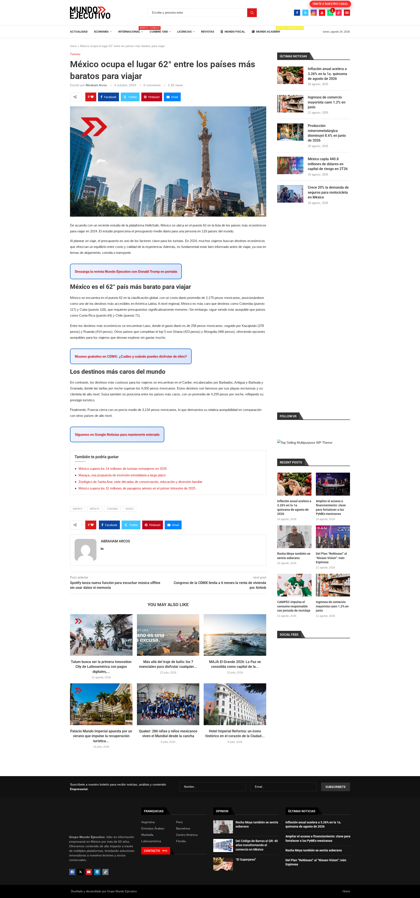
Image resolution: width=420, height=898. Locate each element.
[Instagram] (314, 13)
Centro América (187, 834)
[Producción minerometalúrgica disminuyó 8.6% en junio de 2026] (290, 132)
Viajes (129, 508)
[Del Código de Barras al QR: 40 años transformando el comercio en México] (223, 845)
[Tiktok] (339, 13)
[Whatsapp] (330, 13)
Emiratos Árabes (152, 828)
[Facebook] (297, 13)
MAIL (165, 850)
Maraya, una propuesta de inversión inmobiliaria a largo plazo (122, 475)
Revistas (207, 31)
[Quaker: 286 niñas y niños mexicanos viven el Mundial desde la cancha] (168, 704)
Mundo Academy (268, 30)
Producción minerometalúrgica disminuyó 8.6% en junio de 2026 (327, 133)
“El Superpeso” (246, 859)
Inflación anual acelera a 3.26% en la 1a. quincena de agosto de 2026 (327, 74)
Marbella (147, 834)
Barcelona (183, 828)
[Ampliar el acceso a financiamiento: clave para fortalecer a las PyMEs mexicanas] (333, 484)
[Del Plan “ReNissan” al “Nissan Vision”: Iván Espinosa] (333, 536)
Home (346, 891)
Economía (101, 31)
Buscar (252, 12)
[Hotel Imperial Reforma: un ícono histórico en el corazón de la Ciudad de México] (235, 704)
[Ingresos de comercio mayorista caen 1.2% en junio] (290, 103)
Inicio (73, 46)
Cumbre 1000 (159, 31)
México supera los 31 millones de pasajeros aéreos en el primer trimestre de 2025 (137, 488)
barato (77, 508)
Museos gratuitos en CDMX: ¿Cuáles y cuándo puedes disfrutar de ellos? (131, 356)
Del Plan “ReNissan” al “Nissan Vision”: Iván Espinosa (331, 558)
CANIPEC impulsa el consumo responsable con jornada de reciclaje (293, 606)
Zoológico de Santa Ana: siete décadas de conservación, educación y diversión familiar (140, 482)
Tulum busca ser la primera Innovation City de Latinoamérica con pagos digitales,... (101, 667)
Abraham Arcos (96, 85)
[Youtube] (322, 13)
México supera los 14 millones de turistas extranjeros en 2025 (123, 468)
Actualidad (79, 31)
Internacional (130, 30)
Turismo (112, 508)
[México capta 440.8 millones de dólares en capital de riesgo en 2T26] (290, 165)
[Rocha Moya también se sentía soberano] (294, 536)
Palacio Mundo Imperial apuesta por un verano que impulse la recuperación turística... (101, 736)
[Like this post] (92, 97)
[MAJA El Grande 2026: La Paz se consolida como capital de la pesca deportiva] (235, 635)
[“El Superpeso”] (223, 864)
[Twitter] (305, 13)
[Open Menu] (347, 13)
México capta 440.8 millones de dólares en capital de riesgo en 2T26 (328, 164)
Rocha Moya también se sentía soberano (293, 556)
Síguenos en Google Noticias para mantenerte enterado (117, 434)
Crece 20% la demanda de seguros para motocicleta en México (328, 192)
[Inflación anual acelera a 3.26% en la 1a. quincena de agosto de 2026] (290, 75)
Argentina (148, 822)
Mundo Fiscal (234, 31)
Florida (181, 841)
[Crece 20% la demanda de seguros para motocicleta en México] (290, 194)
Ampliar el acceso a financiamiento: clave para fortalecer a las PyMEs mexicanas (331, 507)
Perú (179, 822)
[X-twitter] (80, 872)
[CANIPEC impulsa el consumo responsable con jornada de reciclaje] (294, 585)
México (94, 508)
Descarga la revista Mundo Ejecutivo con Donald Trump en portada (126, 271)
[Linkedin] (97, 872)
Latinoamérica (151, 841)
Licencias (184, 31)
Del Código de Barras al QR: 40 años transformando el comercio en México (257, 845)
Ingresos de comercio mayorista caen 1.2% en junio (326, 102)
